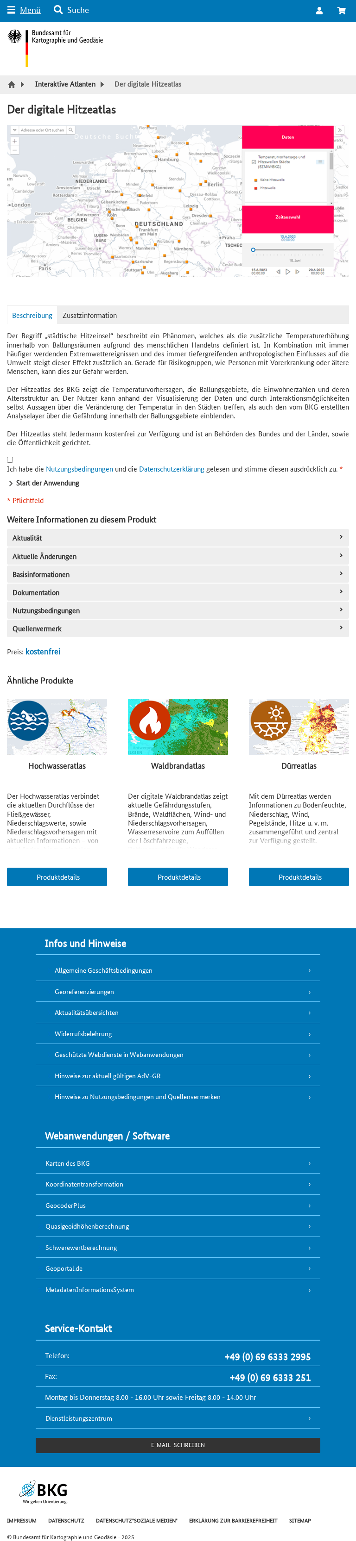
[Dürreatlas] (299, 728)
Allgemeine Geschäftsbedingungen (104, 970)
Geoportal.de (64, 1268)
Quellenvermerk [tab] (37, 628)
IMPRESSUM (22, 1520)
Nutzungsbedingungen (79, 468)
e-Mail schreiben (177, 1444)
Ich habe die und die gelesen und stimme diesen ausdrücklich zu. (175, 468)
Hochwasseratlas (57, 764)
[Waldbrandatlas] (178, 728)
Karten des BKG (67, 1163)
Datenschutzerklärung (171, 468)
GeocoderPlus (65, 1205)
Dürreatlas (299, 764)
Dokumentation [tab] (36, 592)
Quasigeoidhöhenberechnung (87, 1225)
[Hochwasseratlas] (57, 728)
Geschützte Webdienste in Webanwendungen (119, 1054)
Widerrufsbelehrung (83, 1033)
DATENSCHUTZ (66, 1520)
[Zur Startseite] (13, 85)
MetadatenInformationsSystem (89, 1289)
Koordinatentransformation (84, 1183)
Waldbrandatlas (178, 764)
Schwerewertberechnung (81, 1247)
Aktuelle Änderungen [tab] (44, 556)
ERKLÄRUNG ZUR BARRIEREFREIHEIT (233, 1520)
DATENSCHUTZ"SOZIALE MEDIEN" (137, 1520)
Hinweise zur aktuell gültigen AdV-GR (108, 1075)
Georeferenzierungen (84, 991)
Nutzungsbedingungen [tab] (46, 610)
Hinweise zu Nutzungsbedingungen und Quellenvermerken (138, 1096)
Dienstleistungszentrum (78, 1418)
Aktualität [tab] (27, 537)
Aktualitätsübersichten (87, 1012)
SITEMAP (300, 1520)
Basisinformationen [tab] (41, 574)
